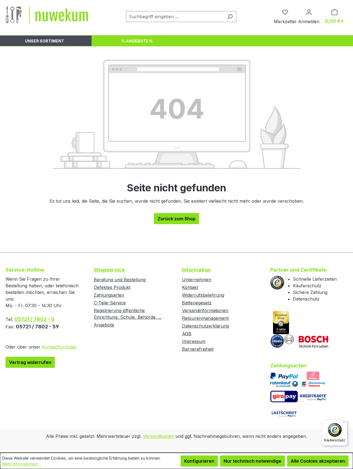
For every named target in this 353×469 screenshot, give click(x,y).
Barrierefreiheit (197, 349)
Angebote (104, 325)
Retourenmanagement (205, 318)
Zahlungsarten (109, 295)
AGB (186, 333)
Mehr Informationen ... (21, 464)
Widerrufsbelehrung (203, 295)
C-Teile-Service (110, 302)
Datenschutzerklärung (205, 326)
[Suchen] (229, 16)
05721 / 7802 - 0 (34, 319)
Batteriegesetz (197, 302)
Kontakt (190, 287)
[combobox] (175, 16)
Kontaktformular (59, 347)
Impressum (193, 341)
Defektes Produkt (112, 287)
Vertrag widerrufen (30, 362)
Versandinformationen (205, 310)
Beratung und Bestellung (120, 279)
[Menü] (344, 423)
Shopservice (109, 270)
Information (196, 270)
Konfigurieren (199, 461)
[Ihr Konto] (308, 11)
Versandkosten (158, 436)
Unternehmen (196, 279)
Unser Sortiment (44, 41)
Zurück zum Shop (176, 218)
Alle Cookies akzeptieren (318, 461)
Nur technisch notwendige (252, 461)
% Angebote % (137, 41)
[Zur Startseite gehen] (47, 15)
